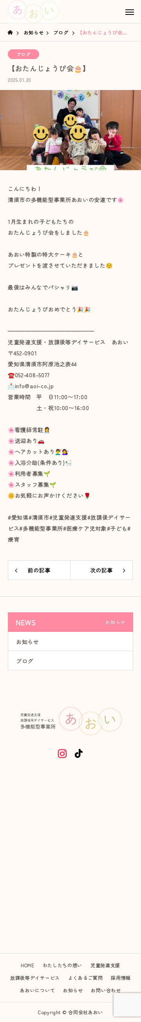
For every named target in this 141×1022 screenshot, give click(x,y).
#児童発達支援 (68, 517)
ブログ (23, 54)
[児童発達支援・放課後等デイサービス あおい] (33, 11)
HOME (27, 965)
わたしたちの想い (63, 965)
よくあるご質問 (85, 977)
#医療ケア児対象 (85, 528)
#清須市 (39, 517)
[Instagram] (62, 753)
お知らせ (27, 642)
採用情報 (121, 977)
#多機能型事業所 (41, 528)
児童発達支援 (105, 965)
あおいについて (37, 990)
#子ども (117, 528)
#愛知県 (18, 517)
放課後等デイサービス (35, 977)
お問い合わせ (106, 990)
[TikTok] (78, 753)
